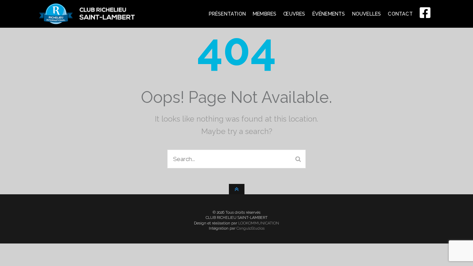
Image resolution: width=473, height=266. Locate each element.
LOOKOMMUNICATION (258, 223)
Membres (264, 14)
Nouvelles (366, 14)
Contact (400, 14)
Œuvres (294, 14)
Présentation (227, 14)
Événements (328, 14)
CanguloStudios (251, 228)
